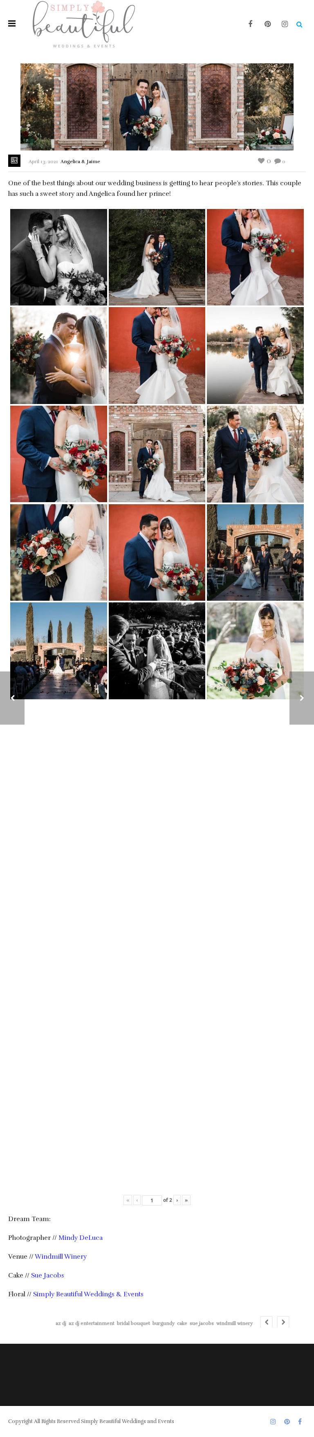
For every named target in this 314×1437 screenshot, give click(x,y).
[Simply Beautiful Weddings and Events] (84, 23)
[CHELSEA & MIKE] (301, 698)
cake (182, 1323)
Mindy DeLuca (80, 1238)
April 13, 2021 (43, 161)
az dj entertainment (91, 1323)
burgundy (164, 1323)
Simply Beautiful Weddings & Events (88, 1294)
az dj (61, 1323)
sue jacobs (202, 1323)
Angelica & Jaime (80, 161)
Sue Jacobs (47, 1275)
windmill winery (234, 1323)
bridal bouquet (133, 1323)
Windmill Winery (61, 1257)
